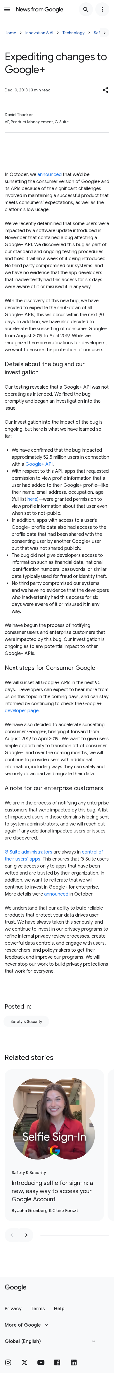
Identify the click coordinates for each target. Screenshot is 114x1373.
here (32, 499)
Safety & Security (26, 1021)
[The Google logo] (16, 1287)
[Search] (86, 9)
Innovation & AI (39, 32)
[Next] (104, 32)
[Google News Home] (39, 9)
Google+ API (39, 464)
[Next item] (26, 1235)
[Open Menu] (7, 9)
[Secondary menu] (102, 9)
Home (10, 32)
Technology (73, 32)
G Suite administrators (28, 852)
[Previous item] (12, 1235)
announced (49, 175)
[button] (106, 90)
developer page (22, 711)
